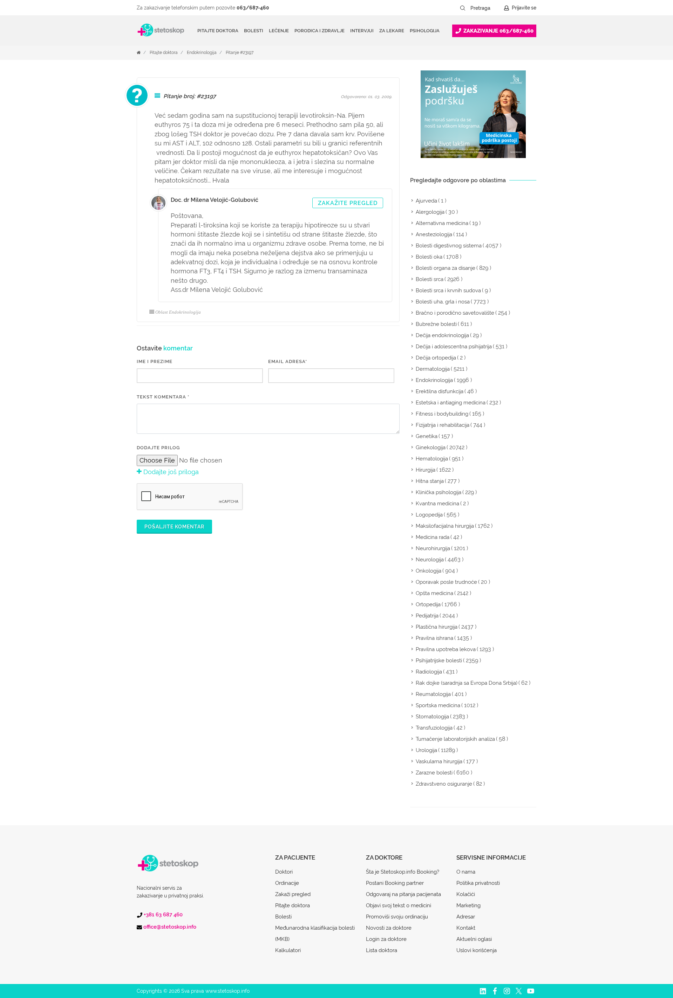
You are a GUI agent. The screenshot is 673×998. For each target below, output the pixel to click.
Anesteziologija (434, 234)
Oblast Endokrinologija (178, 312)
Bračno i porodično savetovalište (455, 313)
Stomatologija (432, 716)
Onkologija (428, 571)
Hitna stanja (430, 481)
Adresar (465, 917)
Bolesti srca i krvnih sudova (448, 290)
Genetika (426, 436)
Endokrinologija (202, 52)
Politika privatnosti (478, 883)
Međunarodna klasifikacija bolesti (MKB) (315, 933)
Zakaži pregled (293, 894)
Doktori (284, 872)
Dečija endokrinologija (442, 335)
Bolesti (283, 917)
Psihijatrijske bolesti (439, 660)
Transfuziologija (434, 728)
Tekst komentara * (163, 396)
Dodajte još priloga (170, 472)
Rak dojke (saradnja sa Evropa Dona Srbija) (466, 683)
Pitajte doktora (217, 30)
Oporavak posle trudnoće (446, 582)
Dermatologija (433, 369)
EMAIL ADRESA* (287, 361)
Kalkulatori (288, 950)
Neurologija (430, 559)
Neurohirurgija (433, 548)
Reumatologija (433, 694)
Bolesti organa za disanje (445, 268)
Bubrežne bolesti (436, 324)
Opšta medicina (434, 593)
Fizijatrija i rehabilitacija (442, 425)
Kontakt (465, 928)
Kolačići (465, 894)
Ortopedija (428, 604)
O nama (465, 872)
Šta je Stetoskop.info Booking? (402, 872)
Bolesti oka (429, 257)
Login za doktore (386, 939)
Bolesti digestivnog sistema (449, 245)
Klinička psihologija (438, 492)
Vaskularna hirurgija (439, 761)
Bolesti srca (429, 279)
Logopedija (429, 515)
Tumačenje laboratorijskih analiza (455, 739)
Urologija (426, 750)
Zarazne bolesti (434, 773)
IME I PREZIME (154, 361)
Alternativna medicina (442, 223)
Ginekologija (431, 447)
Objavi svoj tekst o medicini (398, 905)
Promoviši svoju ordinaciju (397, 917)
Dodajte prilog (158, 447)
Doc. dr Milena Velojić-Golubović (214, 200)
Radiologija (429, 672)
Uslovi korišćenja (476, 950)
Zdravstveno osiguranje (444, 784)
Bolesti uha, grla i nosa (443, 302)
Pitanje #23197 (239, 52)
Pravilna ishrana (434, 638)
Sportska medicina (438, 705)
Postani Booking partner (395, 883)
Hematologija (432, 459)
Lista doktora (381, 950)
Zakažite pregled (348, 203)
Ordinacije (287, 883)
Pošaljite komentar (174, 526)
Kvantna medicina (437, 503)
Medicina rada (432, 537)
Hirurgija (425, 470)
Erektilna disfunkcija (439, 391)
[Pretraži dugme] (463, 8)
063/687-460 (253, 8)
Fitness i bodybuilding (442, 414)
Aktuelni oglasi (474, 939)
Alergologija (430, 212)
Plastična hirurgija (436, 627)
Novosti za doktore (389, 928)
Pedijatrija (427, 616)
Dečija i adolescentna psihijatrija (454, 346)
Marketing (468, 905)
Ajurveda (426, 201)
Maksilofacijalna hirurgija (445, 526)
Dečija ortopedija (436, 358)
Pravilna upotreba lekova (446, 649)
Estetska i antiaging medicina (450, 402)
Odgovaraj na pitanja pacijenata (403, 894)
